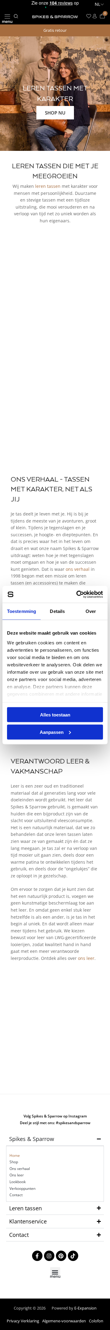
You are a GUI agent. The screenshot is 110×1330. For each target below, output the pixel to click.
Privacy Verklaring (23, 1321)
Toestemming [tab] (21, 611)
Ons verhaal (19, 1168)
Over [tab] (91, 611)
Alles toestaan (55, 714)
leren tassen (48, 186)
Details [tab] (57, 611)
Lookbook (17, 1181)
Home (14, 1155)
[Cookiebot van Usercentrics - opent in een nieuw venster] (77, 594)
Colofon (96, 1321)
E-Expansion (85, 1308)
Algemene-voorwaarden (64, 1321)
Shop (13, 1161)
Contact (16, 1194)
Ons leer (16, 1175)
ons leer (86, 958)
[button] (7, 16)
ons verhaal (78, 569)
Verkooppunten (22, 1188)
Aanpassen (52, 731)
